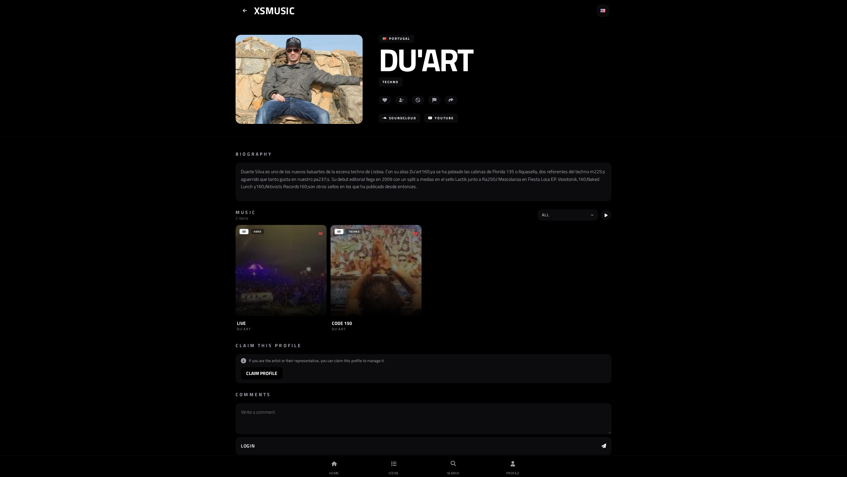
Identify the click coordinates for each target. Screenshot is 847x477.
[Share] (451, 100)
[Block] (418, 100)
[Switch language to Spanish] (603, 11)
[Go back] (245, 10)
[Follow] (401, 100)
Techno (390, 82)
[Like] (385, 100)
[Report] (434, 100)
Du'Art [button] (425, 59)
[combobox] (568, 215)
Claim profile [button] (261, 373)
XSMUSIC (274, 11)
